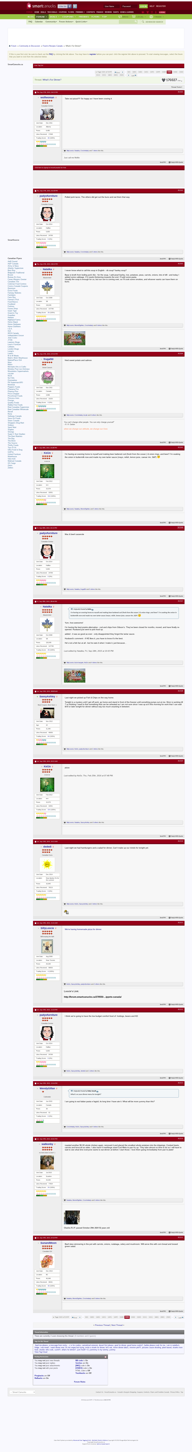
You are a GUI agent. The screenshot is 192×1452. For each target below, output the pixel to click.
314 (49, 496)
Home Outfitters (14, 326)
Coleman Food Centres (17, 284)
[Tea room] (143, 12)
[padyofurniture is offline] (47, 214)
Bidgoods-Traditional (16, 273)
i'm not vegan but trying (74, 1347)
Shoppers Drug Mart (16, 423)
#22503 (180, 264)
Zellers (10, 468)
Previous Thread (102, 1325)
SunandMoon (48, 1243)
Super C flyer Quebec (16, 434)
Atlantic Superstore (15, 268)
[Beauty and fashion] (147, 12)
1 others (91, 1071)
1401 (140, 72)
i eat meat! (44, 1347)
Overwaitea (12, 380)
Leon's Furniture (14, 344)
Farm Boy (12, 297)
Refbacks (38, 1378)
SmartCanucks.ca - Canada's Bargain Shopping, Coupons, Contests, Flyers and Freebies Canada (136, 1392)
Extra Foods (13, 291)
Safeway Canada (15, 416)
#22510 (180, 841)
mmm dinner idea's (120, 1347)
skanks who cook (46, 1350)
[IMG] (77, 1366)
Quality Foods (13, 403)
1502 (175, 72)
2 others (95, 749)
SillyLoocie (70, 150)
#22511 (180, 923)
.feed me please (41, 1345)
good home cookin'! (135, 1345)
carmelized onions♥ (90, 1345)
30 (48, 138)
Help (152, 6)
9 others (97, 1298)
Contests (90, 12)
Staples (11, 430)
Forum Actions (65, 22)
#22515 (180, 1237)
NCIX (10, 376)
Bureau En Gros (14, 277)
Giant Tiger (12, 311)
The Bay (11, 438)
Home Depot (13, 322)
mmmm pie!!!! (135, 1347)
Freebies (80, 12)
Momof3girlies (79, 325)
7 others (95, 150)
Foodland (11, 304)
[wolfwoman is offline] (47, 114)
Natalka (77, 150)
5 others (95, 252)
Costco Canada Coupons (18, 286)
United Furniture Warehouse (14, 455)
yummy (112, 1350)
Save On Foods (14, 418)
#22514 (180, 1138)
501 (128, 72)
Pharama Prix (13, 389)
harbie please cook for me (154, 1345)
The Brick (12, 441)
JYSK (10, 340)
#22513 (180, 1083)
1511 (98, 75)
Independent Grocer (16, 335)
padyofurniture (48, 195)
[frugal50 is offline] (47, 377)
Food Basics (13, 302)
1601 (110, 75)
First (118, 72)
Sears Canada (13, 421)
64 (48, 736)
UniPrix (11, 452)
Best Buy (11, 270)
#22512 (180, 1009)
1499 (158, 72)
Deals (43, 12)
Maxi (10, 362)
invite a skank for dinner (95, 1347)
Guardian (11, 315)
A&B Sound (12, 261)
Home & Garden (127, 12)
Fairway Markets (14, 293)
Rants (116, 12)
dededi (47, 846)
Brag (125, 16)
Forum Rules (79, 1382)
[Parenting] (156, 12)
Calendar (39, 22)
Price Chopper (13, 394)
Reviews (108, 12)
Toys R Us (12, 447)
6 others (93, 415)
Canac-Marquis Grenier (17, 279)
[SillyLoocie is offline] (47, 946)
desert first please (106, 1345)
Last (133, 76)
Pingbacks (39, 1376)
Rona (10, 414)
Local (141, 16)
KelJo (47, 453)
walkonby (47, 1144)
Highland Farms (14, 320)
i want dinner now (57, 1347)
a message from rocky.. (58, 1345)
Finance (99, 12)
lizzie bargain (78, 662)
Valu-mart (11, 459)
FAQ (30, 22)
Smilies (78, 1363)
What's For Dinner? (52, 80)
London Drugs (13, 349)
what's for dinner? (69, 1350)
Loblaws (11, 347)
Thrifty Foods (13, 445)
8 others (99, 325)
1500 (164, 72)
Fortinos (11, 306)
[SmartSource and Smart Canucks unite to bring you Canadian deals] (19, 246)
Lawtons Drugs (14, 342)
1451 (146, 72)
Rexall (10, 412)
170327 (173, 80)
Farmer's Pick (13, 300)
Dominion (11, 288)
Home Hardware (14, 324)
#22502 (180, 190)
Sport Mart (12, 427)
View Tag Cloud (41, 1352)
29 (48, 312)
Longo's (11, 351)
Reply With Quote (177, 162)
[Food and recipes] (152, 12)
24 (48, 1187)
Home (36, 12)
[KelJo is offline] (47, 471)
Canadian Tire (13, 282)
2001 (116, 75)
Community (51, 22)
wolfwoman (47, 97)
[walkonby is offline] (47, 1162)
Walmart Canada (14, 461)
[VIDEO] (78, 1368)
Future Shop (13, 309)
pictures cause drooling (151, 1347)
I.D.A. (10, 329)
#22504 (180, 353)
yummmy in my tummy (99, 1350)
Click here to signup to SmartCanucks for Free (50, 168)
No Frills (11, 378)
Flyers (71, 12)
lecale (85, 415)
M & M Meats (13, 356)
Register (161, 6)
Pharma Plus (13, 391)
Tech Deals (52, 12)
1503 (181, 72)
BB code (79, 1360)
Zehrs (10, 465)
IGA (9, 331)
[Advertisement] (86, 178)
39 (48, 1286)
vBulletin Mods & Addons (100, 1440)
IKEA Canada (13, 333)
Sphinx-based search (103, 1444)
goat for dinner (120, 1345)
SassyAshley (47, 696)
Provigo (11, 400)
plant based (166, 1347)
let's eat (109, 1347)
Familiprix (12, 295)
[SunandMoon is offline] (47, 1261)
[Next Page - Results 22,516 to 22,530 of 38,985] (128, 75)
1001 (134, 72)
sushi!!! (58, 1350)
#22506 (180, 527)
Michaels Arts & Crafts (17, 367)
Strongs (11, 432)
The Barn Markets (15, 436)
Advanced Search (154, 22)
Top (104, 16)
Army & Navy (13, 266)
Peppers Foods (14, 387)
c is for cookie (75, 1345)
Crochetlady (85, 150)
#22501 (180, 92)
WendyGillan (47, 1088)
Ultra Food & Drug (15, 450)
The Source (12, 443)
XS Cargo (12, 463)
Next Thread (117, 1325)
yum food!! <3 (82, 1350)
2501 (122, 75)
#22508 (180, 691)
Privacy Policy (174, 1392)
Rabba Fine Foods (15, 405)
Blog (31, 16)
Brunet (10, 275)
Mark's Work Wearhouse (18, 358)
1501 (169, 72)
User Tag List (38, 65)
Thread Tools (176, 87)
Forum (41, 16)
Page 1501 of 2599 (105, 72)
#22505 (180, 447)
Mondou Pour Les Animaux (19, 369)
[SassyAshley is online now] (47, 713)
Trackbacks (80, 1373)
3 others (96, 822)
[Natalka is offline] (47, 287)
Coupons (63, 12)
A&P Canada (13, 264)
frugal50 (48, 359)
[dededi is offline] (47, 864)
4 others (94, 662)
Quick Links (81, 22)
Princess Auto (13, 398)
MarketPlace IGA (15, 360)
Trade (159, 16)
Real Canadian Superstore (18, 407)
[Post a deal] (162, 12)
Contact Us (99, 1392)
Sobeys (11, 425)
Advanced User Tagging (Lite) (82, 1440)
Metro (10, 364)
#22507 (180, 601)
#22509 (180, 761)
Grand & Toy (13, 313)
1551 (104, 75)
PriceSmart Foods (15, 396)
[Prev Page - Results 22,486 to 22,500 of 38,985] (122, 72)
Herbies (11, 317)
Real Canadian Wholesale (18, 409)
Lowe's (10, 353)
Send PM (163, 162)
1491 (152, 72)
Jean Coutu (12, 338)
